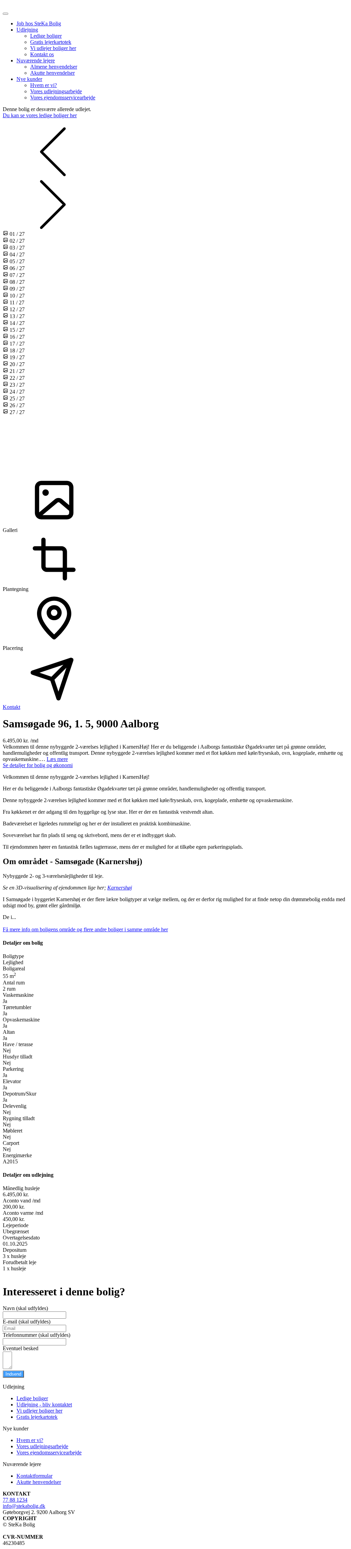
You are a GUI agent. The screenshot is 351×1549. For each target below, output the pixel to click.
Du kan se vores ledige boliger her (40, 115)
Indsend (13, 1374)
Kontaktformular (34, 1476)
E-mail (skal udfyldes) (26, 1321)
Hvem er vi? (43, 85)
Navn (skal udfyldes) (25, 1308)
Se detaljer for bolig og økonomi (38, 765)
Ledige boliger (46, 36)
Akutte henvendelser (52, 73)
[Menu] (5, 14)
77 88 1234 (15, 1500)
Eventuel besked (20, 1348)
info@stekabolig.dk (24, 1506)
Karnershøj (119, 888)
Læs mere (57, 759)
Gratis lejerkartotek (50, 42)
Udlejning (27, 30)
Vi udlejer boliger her (53, 48)
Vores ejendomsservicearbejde (62, 97)
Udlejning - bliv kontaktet (44, 1404)
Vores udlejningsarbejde (56, 91)
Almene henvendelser (53, 67)
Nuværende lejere (35, 60)
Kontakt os (42, 54)
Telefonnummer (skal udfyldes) (36, 1335)
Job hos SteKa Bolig (38, 23)
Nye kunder (29, 79)
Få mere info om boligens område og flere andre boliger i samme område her (85, 929)
